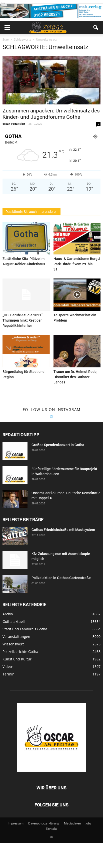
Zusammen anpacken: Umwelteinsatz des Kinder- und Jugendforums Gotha (51, 114)
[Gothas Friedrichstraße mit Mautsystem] (15, 536)
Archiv (7, 614)
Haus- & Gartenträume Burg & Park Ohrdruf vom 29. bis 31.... (77, 264)
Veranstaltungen (16, 636)
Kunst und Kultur (17, 659)
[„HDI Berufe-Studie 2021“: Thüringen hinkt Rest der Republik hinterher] (26, 294)
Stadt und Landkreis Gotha (24, 629)
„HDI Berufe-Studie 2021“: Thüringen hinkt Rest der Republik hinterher (23, 320)
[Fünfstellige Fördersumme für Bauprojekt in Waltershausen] (15, 475)
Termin (8, 674)
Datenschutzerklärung (43, 823)
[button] (96, 27)
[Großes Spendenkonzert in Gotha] (15, 451)
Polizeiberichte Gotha (20, 651)
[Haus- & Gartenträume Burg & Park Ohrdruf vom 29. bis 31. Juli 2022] (77, 238)
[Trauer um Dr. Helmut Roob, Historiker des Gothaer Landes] (77, 351)
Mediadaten (72, 823)
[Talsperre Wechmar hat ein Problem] (77, 294)
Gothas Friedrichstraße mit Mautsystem (63, 530)
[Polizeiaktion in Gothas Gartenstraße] (15, 584)
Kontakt (51, 828)
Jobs (88, 823)
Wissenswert (13, 644)
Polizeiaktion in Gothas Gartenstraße (61, 578)
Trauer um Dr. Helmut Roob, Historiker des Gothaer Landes (75, 377)
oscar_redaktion (13, 123)
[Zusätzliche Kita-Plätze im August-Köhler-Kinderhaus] (26, 238)
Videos (8, 666)
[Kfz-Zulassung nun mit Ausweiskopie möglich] (15, 560)
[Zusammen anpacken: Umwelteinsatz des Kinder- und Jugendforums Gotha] (51, 80)
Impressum (16, 823)
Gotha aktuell (13, 621)
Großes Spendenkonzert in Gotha (58, 445)
